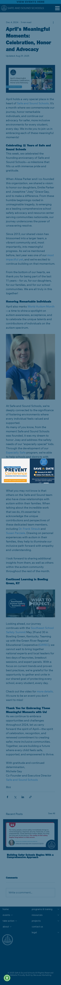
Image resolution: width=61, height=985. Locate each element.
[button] (7, 978)
